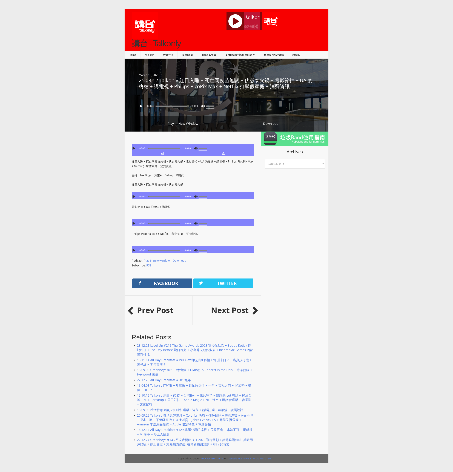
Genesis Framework (239, 458)
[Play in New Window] (162, 153)
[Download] (223, 153)
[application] (226, 105)
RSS (148, 265)
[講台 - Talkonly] (145, 37)
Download (270, 123)
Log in (271, 458)
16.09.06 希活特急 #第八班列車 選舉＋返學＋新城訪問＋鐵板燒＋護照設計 (190, 410)
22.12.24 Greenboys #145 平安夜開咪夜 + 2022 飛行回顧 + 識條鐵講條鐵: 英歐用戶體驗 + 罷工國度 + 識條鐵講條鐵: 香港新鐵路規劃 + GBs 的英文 (195, 442)
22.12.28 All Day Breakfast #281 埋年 (164, 380)
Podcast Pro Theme (212, 458)
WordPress (259, 458)
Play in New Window (183, 123)
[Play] (141, 106)
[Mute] (203, 106)
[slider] (211, 105)
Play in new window (157, 261)
